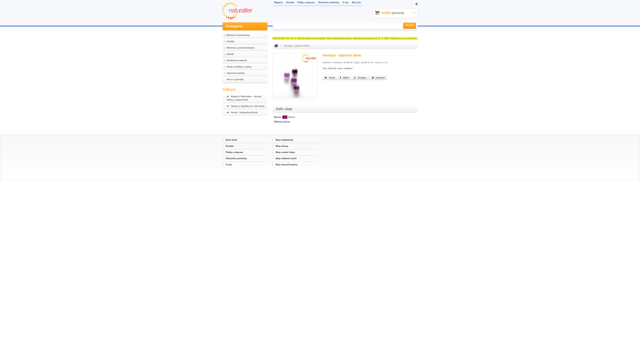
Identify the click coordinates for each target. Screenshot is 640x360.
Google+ (362, 77)
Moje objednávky (284, 140)
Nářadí (230, 54)
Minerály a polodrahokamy (241, 47)
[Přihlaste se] (417, 4)
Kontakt (229, 146)
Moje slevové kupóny (286, 164)
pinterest (380, 77)
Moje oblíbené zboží (286, 158)
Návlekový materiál (237, 60)
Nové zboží (231, 140)
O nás (228, 164)
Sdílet (345, 77)
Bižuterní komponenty (238, 35)
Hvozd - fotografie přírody (244, 112)
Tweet (331, 77)
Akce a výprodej (235, 79)
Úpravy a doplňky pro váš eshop (248, 106)
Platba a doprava (234, 152)
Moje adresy (281, 146)
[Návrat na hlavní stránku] (276, 45)
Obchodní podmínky (236, 158)
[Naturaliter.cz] (237, 10)
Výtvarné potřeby (236, 73)
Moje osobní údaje (285, 152)
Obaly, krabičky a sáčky (239, 66)
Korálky (230, 41)
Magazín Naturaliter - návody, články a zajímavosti (244, 98)
